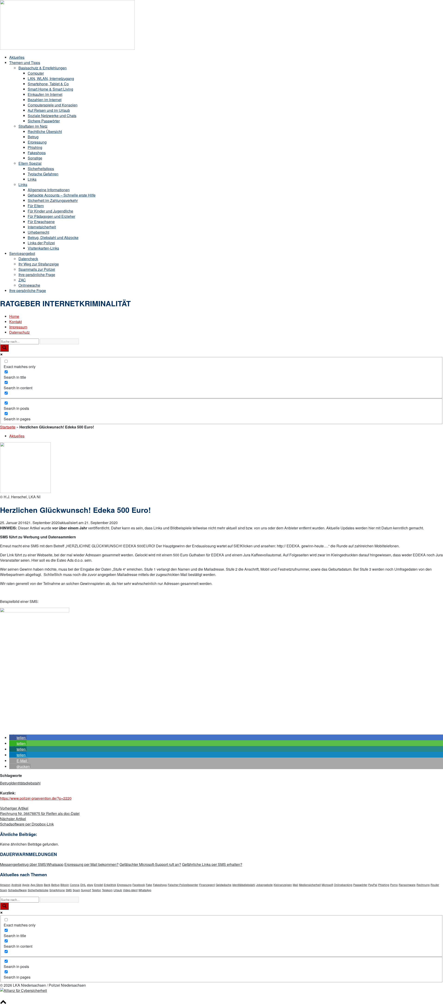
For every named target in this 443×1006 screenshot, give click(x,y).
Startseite (7, 427)
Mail (295, 885)
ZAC (22, 280)
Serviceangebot (22, 253)
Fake (149, 885)
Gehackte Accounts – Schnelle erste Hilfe (62, 195)
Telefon (96, 890)
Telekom (107, 890)
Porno (394, 885)
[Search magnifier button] (4, 348)
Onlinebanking (343, 885)
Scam (3, 890)
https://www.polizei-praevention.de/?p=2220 (36, 798)
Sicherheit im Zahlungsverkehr (53, 200)
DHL (83, 885)
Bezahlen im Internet (44, 99)
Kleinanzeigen (283, 885)
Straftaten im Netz (33, 126)
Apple (26, 885)
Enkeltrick (110, 885)
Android (16, 885)
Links (32, 179)
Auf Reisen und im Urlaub (49, 110)
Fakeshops (37, 152)
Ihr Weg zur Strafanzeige (38, 264)
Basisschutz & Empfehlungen (42, 68)
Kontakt (15, 321)
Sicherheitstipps (41, 168)
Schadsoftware (17, 890)
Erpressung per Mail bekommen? (91, 864)
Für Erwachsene (41, 221)
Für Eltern (36, 205)
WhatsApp (144, 890)
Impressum (18, 327)
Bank (47, 885)
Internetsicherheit (42, 227)
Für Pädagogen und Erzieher (51, 216)
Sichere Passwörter (44, 121)
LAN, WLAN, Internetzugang (51, 78)
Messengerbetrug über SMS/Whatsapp (31, 864)
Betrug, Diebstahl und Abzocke (53, 237)
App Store (36, 885)
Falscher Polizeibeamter (183, 885)
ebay (90, 885)
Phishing (35, 147)
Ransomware (407, 885)
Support (86, 890)
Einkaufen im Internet (45, 94)
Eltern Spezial (30, 163)
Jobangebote (264, 885)
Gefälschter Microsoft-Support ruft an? (150, 864)
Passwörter (360, 885)
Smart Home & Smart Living (50, 89)
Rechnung (423, 885)
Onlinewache (29, 285)
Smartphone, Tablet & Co (48, 83)
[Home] (67, 48)
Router (435, 885)
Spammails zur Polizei (36, 269)
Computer (36, 73)
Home (14, 316)
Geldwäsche (223, 885)
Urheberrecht (38, 232)
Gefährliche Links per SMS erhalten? (212, 864)
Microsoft (327, 885)
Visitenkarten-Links (43, 248)
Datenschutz (19, 332)
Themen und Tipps (24, 62)
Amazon (5, 885)
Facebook (138, 885)
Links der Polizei (41, 242)
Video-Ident (130, 890)
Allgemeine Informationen (49, 189)
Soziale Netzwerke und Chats (52, 115)
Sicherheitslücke (38, 890)
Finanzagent (207, 885)
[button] (18, 737)
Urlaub (118, 890)
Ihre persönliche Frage (36, 274)
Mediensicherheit (310, 885)
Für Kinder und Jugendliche (50, 211)
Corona (74, 885)
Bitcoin (64, 885)
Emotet (98, 885)
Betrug (33, 136)
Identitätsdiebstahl (26, 783)
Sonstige (35, 158)
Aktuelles (16, 57)
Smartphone (57, 890)
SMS (69, 890)
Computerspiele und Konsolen (53, 105)
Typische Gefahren (43, 174)
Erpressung (37, 142)
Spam (76, 890)
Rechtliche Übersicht (45, 131)
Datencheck (28, 258)
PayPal (372, 885)
